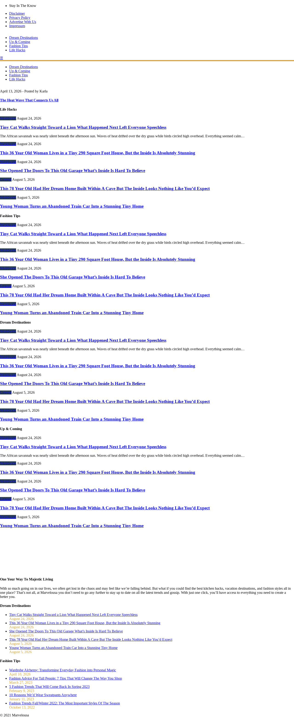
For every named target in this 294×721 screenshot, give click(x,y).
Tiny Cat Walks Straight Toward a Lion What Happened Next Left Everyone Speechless (83, 127)
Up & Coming (19, 42)
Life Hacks (17, 50)
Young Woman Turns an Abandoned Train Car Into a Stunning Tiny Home (72, 206)
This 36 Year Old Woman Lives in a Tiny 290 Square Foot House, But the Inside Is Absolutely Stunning (97, 152)
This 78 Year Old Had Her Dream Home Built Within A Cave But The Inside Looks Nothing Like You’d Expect (105, 188)
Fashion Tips (18, 46)
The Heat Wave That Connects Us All (29, 100)
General (5, 179)
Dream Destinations (23, 38)
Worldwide (8, 118)
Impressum (17, 26)
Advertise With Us (22, 22)
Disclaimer (17, 13)
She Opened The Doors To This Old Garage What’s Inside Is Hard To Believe (72, 170)
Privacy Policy (19, 18)
